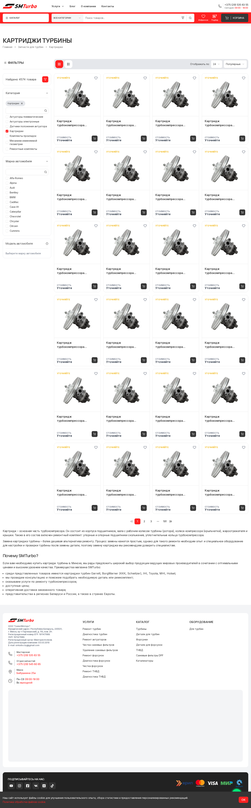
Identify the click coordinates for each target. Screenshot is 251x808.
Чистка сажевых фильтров (98, 644)
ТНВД (139, 650)
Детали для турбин (147, 634)
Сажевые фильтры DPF (149, 655)
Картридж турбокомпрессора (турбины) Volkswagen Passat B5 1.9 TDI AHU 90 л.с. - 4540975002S (77, 197)
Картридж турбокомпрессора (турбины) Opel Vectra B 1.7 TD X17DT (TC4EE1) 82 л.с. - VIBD (125, 197)
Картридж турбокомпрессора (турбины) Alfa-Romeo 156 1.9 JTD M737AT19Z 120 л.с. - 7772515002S (76, 419)
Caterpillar (15, 211)
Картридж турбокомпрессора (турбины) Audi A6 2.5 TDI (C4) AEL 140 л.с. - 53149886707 (173, 271)
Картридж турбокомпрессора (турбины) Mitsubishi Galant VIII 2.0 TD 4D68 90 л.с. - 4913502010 (76, 271)
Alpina (13, 182)
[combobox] (67, 18)
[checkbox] (7, 116)
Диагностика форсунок (96, 660)
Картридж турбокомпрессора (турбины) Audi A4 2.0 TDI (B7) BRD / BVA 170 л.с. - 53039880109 (173, 123)
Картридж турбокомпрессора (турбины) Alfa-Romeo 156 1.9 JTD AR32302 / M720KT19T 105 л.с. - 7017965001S (124, 419)
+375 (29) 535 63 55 (28, 655)
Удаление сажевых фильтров (100, 650)
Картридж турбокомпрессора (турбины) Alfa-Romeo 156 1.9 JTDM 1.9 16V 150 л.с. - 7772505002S (124, 345)
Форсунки (142, 639)
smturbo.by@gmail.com (27, 645)
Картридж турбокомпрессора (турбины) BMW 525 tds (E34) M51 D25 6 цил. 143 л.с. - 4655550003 (77, 123)
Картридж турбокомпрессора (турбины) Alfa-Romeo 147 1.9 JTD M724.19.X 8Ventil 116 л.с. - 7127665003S (175, 493)
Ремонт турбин (92, 628)
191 (165, 521)
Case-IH (14, 206)
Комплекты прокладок (23, 135)
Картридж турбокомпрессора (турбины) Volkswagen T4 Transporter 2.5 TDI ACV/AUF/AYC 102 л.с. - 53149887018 (124, 123)
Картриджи (16, 131)
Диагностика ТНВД (94, 676)
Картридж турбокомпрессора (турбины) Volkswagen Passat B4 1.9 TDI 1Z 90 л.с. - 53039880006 (174, 197)
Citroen (14, 226)
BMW (13, 197)
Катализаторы (144, 660)
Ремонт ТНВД (91, 671)
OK (243, 800)
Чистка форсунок (93, 666)
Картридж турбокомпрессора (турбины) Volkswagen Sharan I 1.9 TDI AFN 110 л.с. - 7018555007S (224, 197)
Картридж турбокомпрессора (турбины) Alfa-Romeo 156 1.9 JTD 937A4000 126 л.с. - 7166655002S (76, 345)
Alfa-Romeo (16, 178)
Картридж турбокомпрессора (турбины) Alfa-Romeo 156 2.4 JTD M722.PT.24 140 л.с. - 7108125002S (175, 345)
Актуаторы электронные (24, 121)
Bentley (14, 192)
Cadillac (14, 202)
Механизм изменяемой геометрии (23, 142)
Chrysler (14, 221)
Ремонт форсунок (93, 655)
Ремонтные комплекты (23, 148)
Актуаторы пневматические (26, 116)
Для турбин (196, 628)
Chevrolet (15, 216)
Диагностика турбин (95, 634)
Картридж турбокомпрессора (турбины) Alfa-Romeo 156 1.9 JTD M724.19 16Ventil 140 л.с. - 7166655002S (224, 419)
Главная (7, 46)
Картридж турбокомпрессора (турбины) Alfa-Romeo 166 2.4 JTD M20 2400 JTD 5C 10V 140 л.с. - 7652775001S (223, 271)
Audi (12, 187)
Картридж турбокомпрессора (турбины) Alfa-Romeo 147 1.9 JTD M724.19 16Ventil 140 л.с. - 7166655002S (225, 493)
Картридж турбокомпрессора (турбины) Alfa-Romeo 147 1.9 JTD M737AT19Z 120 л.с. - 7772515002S (77, 493)
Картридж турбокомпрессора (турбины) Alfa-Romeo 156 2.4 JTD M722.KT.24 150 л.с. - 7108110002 (224, 345)
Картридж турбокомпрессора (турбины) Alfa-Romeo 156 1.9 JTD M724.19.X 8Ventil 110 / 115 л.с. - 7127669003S (175, 419)
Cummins (15, 230)
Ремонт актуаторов (94, 639)
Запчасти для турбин (30, 46)
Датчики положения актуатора (28, 126)
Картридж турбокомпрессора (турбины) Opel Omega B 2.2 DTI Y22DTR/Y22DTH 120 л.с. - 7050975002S (225, 123)
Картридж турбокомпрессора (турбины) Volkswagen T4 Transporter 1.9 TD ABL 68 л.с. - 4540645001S (124, 271)
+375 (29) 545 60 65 (29, 664)
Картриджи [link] (56, 46)
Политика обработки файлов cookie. (24, 801)
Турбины (141, 628)
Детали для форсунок (149, 644)
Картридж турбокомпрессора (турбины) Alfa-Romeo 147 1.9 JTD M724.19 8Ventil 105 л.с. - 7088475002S (126, 493)
